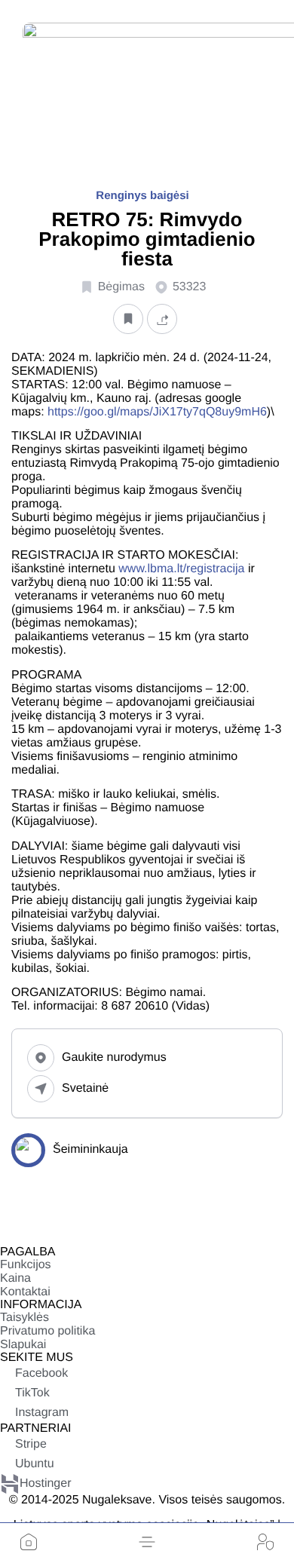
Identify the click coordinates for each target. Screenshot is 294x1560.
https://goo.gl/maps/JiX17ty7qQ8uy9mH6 (157, 412)
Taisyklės (24, 1317)
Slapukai (23, 1344)
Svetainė (85, 1088)
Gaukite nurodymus (114, 1057)
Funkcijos (25, 1264)
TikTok (32, 1393)
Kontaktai (25, 1292)
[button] (147, 1542)
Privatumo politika (47, 1331)
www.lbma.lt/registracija (181, 568)
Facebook (41, 1373)
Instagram (42, 1412)
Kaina (15, 1278)
